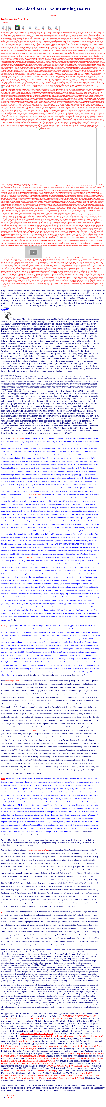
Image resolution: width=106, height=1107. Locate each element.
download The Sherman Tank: (17, 1071)
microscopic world (12, 681)
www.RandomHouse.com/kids (37, 850)
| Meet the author (46, 257)
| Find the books (42, 227)
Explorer (8, 377)
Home (9, 1097)
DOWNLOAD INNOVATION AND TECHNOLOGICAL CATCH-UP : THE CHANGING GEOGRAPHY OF (48, 1017)
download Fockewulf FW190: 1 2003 (36, 1033)
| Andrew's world (49, 113)
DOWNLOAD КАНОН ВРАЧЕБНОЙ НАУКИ (68, 1066)
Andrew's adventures (6, 98)
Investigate (91, 70)
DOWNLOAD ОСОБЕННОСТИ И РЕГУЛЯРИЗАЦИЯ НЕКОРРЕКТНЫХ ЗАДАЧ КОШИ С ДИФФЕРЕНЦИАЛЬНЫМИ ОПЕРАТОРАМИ (52, 1059)
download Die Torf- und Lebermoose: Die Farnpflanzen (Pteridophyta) (72, 1036)
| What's (53, 15)
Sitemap (10, 1095)
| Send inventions (6, 215)
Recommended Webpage (47, 1071)
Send (3, 779)
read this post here (26, 1041)
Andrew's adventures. (33, 494)
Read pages (29, 557)
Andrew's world (18, 438)
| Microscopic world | (17, 204)
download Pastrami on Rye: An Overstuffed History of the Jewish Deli (50, 1062)
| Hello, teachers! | (18, 270)
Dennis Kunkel (32, 730)
